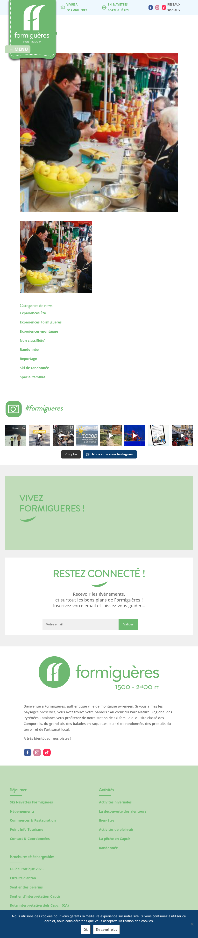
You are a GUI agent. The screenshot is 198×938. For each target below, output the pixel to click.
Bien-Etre (106, 820)
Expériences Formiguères (41, 322)
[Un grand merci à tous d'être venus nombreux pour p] (135, 435)
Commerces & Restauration (33, 820)
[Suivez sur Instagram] (37, 752)
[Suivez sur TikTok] (47, 752)
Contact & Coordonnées (30, 838)
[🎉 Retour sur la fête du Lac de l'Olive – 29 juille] (111, 435)
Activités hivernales (115, 802)
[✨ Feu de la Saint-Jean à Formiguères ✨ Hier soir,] (182, 435)
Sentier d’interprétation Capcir (35, 896)
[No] (192, 924)
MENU (21, 49)
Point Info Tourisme (26, 829)
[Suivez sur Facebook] (27, 752)
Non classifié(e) (32, 340)
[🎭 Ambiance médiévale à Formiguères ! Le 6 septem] (63, 435)
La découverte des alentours (122, 811)
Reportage (28, 358)
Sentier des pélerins (26, 887)
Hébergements (22, 811)
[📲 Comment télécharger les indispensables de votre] (158, 435)
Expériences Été (33, 313)
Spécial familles (32, 377)
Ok (86, 929)
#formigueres (44, 408)
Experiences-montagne (39, 331)
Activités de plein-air (116, 829)
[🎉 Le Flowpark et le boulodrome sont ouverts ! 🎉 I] (39, 435)
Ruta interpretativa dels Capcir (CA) (39, 905)
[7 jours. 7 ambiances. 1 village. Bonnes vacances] (16, 435)
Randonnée (29, 349)
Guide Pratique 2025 (26, 868)
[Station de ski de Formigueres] (99, 688)
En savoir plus (106, 929)
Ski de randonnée (34, 367)
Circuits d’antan (23, 878)
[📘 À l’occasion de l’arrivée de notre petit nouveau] (87, 435)
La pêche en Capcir (114, 838)
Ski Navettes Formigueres (31, 802)
